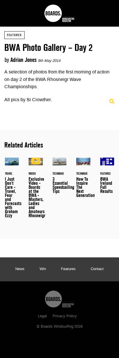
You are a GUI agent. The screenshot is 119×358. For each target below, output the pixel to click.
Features (14, 35)
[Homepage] (59, 297)
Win (43, 269)
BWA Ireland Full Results (107, 179)
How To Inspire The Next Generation (83, 181)
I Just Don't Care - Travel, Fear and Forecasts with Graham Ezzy (12, 191)
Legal (42, 316)
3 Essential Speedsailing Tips (59, 179)
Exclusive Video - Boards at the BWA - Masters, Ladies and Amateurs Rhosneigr (35, 191)
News (20, 269)
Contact (97, 269)
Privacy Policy (65, 316)
